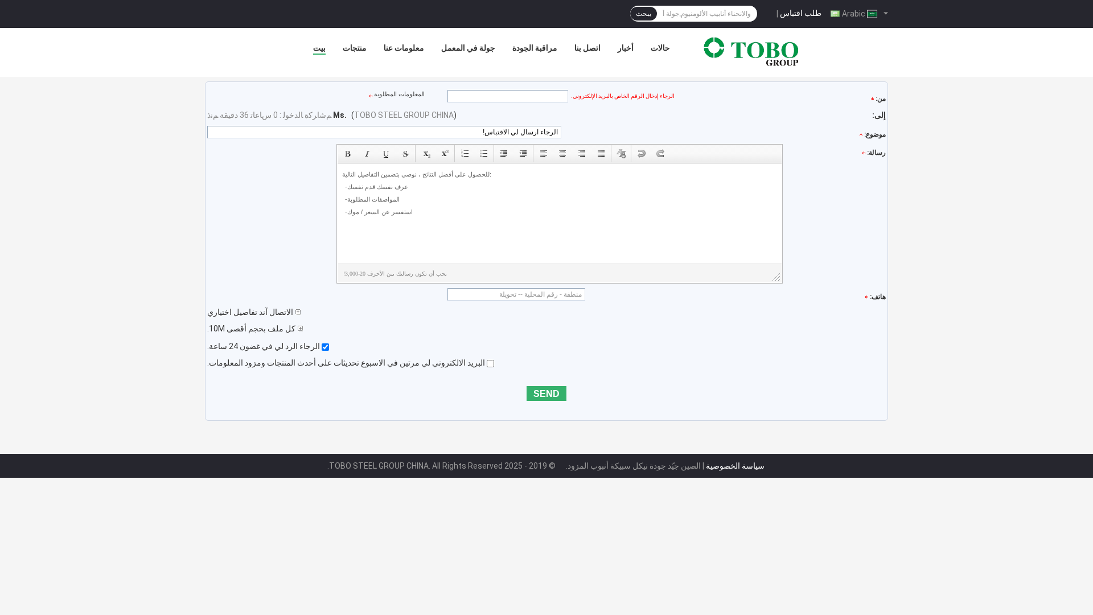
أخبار (626, 47)
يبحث (643, 14)
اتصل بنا (587, 47)
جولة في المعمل (468, 47)
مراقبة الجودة (534, 47)
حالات (660, 47)
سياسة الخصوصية (735, 465)
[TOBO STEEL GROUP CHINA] (751, 51)
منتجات (355, 47)
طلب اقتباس (800, 13)
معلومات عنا (404, 47)
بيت (319, 47)
